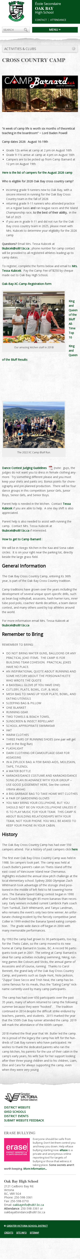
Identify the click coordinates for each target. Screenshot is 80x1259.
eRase (64, 1150)
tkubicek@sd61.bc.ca (16, 248)
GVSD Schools (15, 1112)
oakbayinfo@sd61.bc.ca (28, 1205)
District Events (16, 1116)
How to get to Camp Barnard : (22, 539)
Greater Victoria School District (27, 1225)
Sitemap (34, 1232)
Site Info (21, 1232)
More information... (35, 1168)
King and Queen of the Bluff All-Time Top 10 (73, 319)
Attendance (58, 20)
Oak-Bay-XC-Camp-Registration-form (26, 284)
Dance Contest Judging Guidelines (24, 468)
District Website (17, 1107)
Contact (41, 20)
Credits (8, 1232)
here (75, 849)
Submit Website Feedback (24, 1120)
